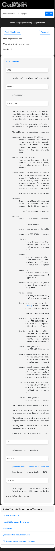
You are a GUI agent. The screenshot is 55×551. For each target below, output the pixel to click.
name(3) (28, 306)
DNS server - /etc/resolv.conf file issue (19, 541)
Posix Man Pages (12, 32)
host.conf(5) (47, 467)
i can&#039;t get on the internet (16, 522)
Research (45, 32)
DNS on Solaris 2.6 (11, 515)
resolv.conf (7, 528)
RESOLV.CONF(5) (12, 62)
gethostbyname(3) (19, 467)
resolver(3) (34, 467)
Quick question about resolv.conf (16, 535)
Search (49, 13)
